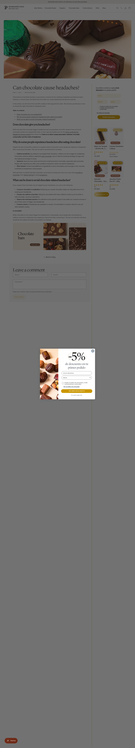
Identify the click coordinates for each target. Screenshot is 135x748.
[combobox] (76, 377)
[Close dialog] (92, 351)
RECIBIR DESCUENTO (77, 391)
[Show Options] (90, 377)
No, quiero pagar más (76, 395)
